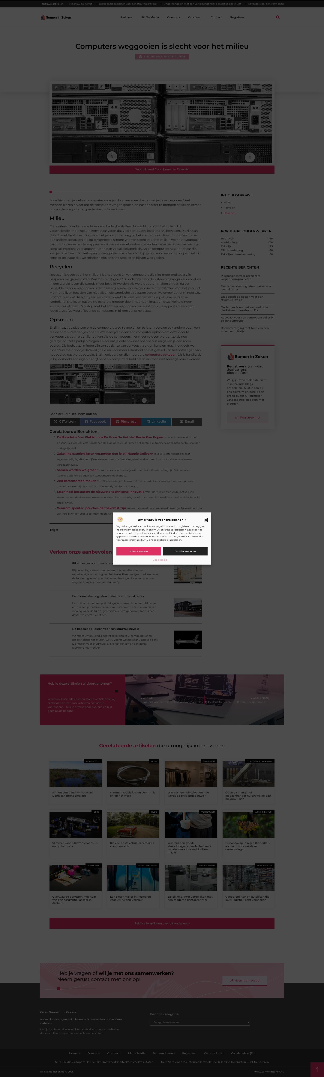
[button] (206, 520)
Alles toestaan (139, 551)
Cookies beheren (185, 551)
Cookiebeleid (160, 559)
